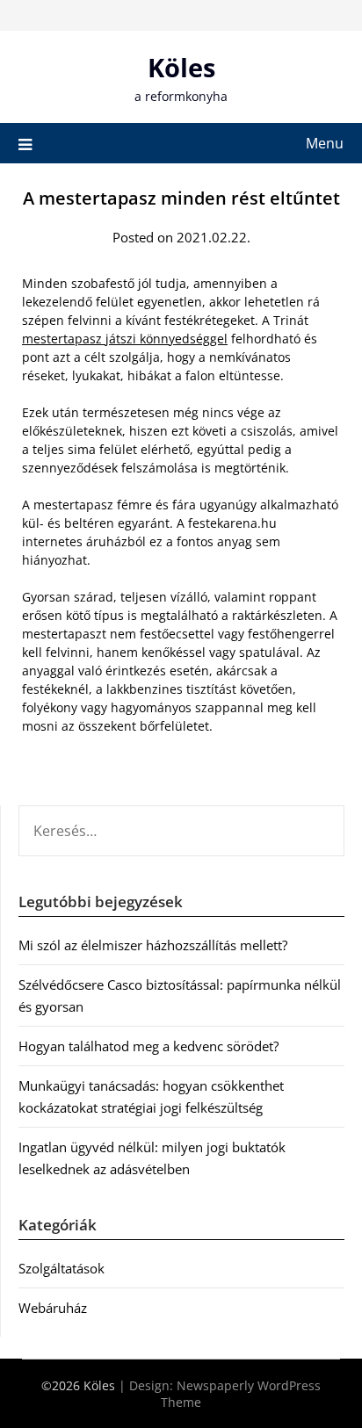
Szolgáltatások (61, 1268)
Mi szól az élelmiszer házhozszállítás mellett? (152, 945)
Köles (181, 67)
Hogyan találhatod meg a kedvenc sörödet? (148, 1046)
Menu (325, 143)
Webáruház (52, 1307)
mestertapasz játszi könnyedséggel (125, 338)
